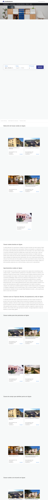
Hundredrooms (6, 4)
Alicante (27, 4)
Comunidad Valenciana (20, 4)
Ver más (21, 154)
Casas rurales (12, 4)
